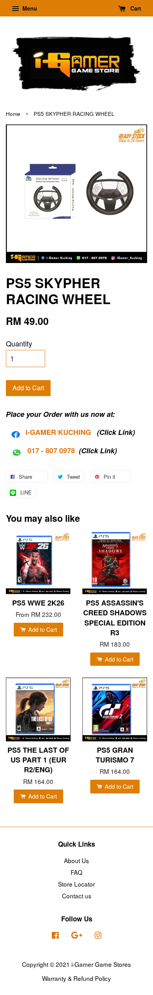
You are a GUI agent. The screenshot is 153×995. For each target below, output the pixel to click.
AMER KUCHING (63, 432)
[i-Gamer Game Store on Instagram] (98, 936)
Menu (29, 8)
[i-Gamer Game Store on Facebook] (55, 936)
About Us (76, 860)
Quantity (19, 343)
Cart (135, 8)
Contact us (76, 895)
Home (13, 113)
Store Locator (76, 884)
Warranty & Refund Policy (76, 978)
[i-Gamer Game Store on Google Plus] (76, 936)
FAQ (76, 872)
